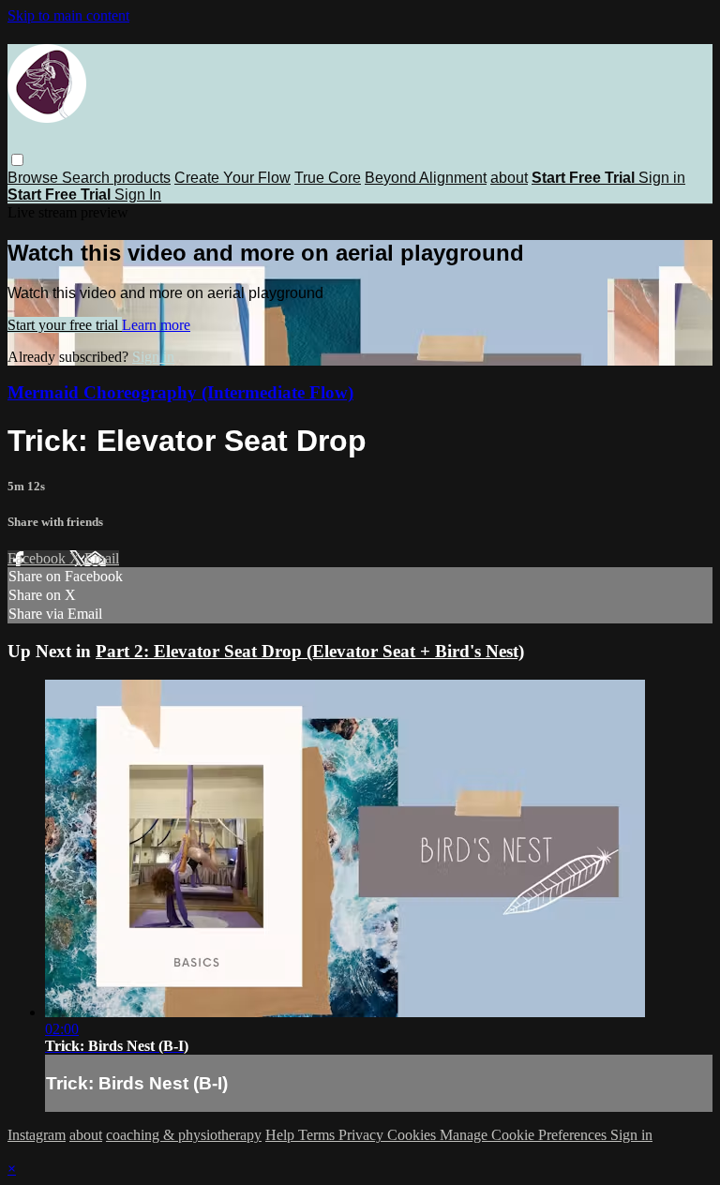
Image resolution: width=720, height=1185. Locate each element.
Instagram (37, 1135)
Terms (318, 1135)
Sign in (661, 178)
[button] (17, 160)
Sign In (137, 194)
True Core (327, 178)
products (142, 178)
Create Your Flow (232, 178)
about (509, 178)
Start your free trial (65, 325)
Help (281, 1135)
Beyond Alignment (426, 178)
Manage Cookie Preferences (525, 1135)
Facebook (38, 558)
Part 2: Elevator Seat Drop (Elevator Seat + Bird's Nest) (310, 651)
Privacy (362, 1135)
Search (87, 178)
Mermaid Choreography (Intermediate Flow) (180, 392)
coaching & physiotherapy (184, 1135)
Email (101, 558)
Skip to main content (68, 15)
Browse (35, 178)
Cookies (413, 1135)
